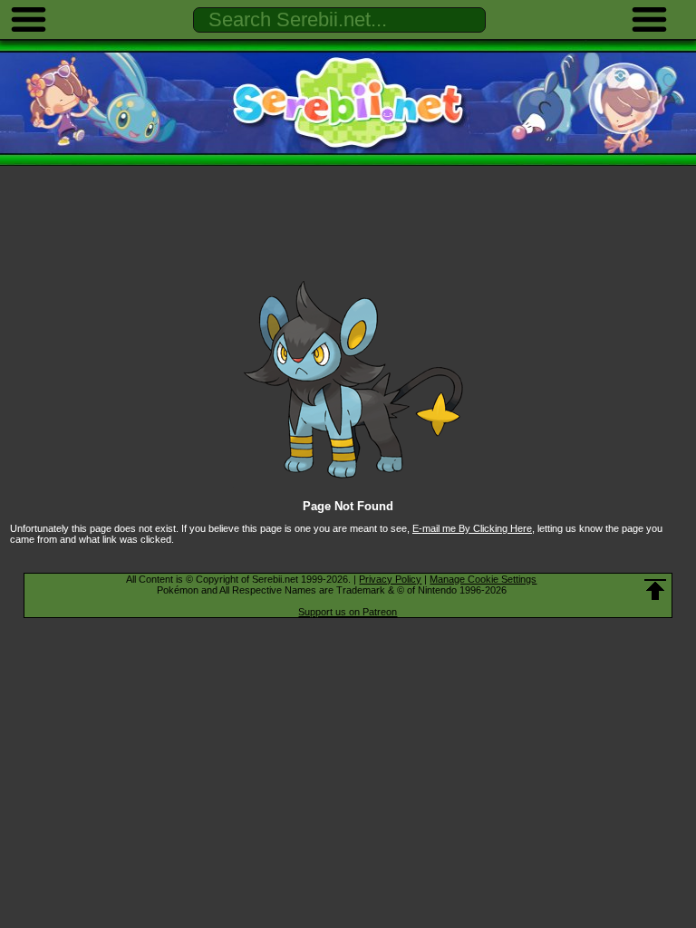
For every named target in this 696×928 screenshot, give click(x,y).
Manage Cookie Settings (483, 579)
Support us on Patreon (347, 611)
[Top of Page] (655, 590)
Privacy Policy (390, 579)
